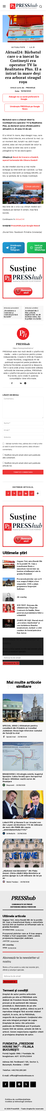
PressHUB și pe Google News (25, 226)
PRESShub (30, 88)
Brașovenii (10, 785)
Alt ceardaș (22, 597)
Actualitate (18, 47)
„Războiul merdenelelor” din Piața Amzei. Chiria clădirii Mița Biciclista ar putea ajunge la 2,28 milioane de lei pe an (22, 874)
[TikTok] (30, 383)
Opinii (5, 948)
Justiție (6, 941)
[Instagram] (16, 383)
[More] (37, 493)
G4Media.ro (10, 834)
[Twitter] (14, 493)
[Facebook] (12, 383)
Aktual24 (19, 219)
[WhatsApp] (19, 493)
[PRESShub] (23, 334)
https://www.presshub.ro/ (23, 348)
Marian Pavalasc (12, 882)
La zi (32, 47)
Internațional (9, 930)
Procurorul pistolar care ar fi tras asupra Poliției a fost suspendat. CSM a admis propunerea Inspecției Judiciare (29, 584)
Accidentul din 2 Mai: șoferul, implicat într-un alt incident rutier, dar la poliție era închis (33, 315)
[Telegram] (25, 383)
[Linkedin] (21, 383)
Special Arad (11, 737)
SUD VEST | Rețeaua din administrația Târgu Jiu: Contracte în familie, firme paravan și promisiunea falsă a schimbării (30, 610)
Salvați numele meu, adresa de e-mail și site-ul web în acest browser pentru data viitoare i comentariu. (23, 446)
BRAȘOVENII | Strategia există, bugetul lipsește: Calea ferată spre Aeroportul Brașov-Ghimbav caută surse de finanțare (23, 778)
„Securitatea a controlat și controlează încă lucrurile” (11, 314)
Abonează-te (10, 663)
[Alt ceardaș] (9, 597)
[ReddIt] (31, 493)
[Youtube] (34, 383)
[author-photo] (4, 736)
